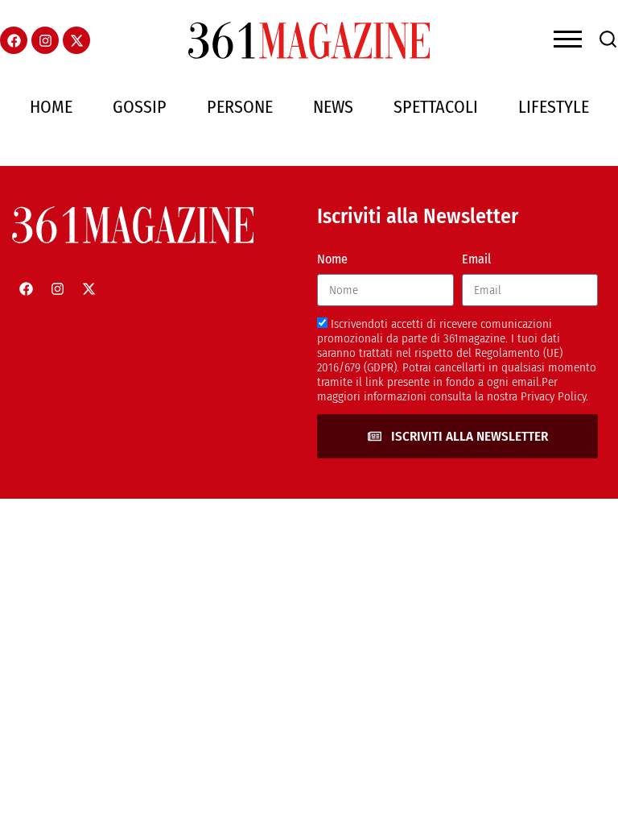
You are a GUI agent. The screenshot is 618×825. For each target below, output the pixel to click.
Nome (332, 259)
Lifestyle (553, 107)
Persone (240, 107)
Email (476, 259)
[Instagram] (45, 40)
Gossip (140, 107)
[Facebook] (13, 40)
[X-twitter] (76, 40)
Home (51, 107)
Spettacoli (435, 107)
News (333, 107)
